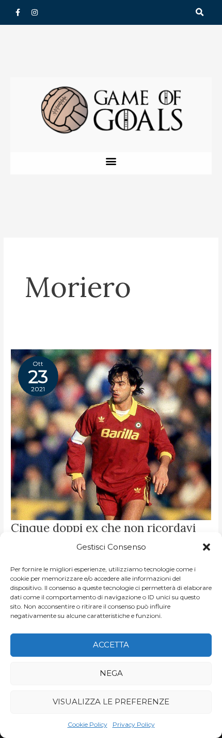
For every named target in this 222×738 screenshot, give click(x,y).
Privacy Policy (134, 724)
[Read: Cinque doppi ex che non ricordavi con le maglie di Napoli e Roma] (111, 434)
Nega (111, 673)
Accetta (111, 645)
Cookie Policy (87, 724)
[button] (206, 547)
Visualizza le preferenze (111, 701)
